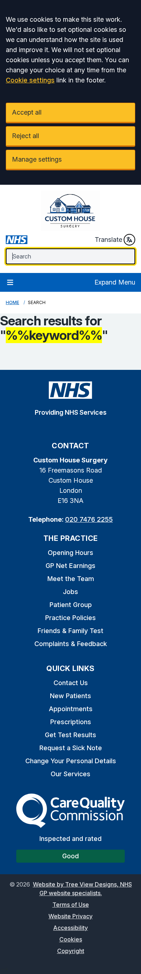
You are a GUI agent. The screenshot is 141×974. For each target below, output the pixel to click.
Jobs (70, 591)
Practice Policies (70, 617)
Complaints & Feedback (70, 644)
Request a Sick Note (70, 748)
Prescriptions (70, 722)
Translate (108, 239)
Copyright (70, 950)
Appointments (71, 709)
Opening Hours (70, 552)
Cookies (70, 939)
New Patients (70, 696)
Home (12, 302)
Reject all (25, 136)
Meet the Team (70, 578)
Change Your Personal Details (70, 761)
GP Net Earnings (70, 565)
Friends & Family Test (70, 631)
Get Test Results (70, 735)
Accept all (27, 112)
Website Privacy (70, 916)
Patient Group (71, 604)
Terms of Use (70, 904)
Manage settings (37, 159)
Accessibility (70, 927)
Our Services (70, 774)
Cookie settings (30, 80)
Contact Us (71, 683)
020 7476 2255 (89, 519)
